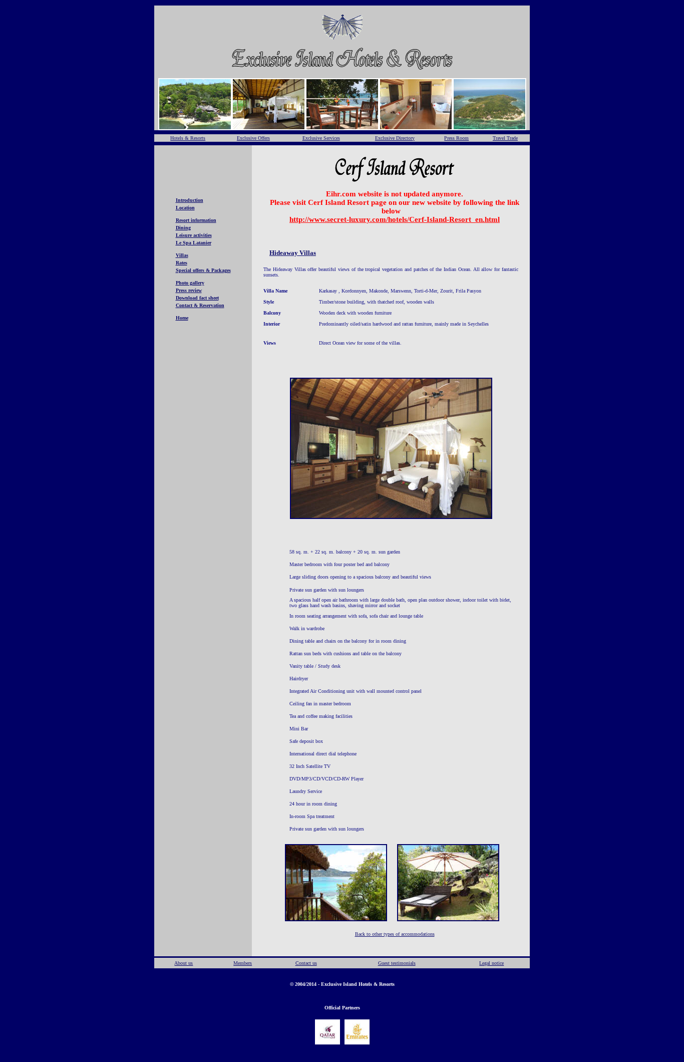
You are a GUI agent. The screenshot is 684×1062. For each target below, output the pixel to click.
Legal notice (491, 963)
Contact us (306, 963)
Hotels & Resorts (187, 138)
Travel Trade (505, 138)
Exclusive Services (321, 138)
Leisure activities (194, 235)
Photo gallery (190, 283)
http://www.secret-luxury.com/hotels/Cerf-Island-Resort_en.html (394, 219)
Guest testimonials (397, 963)
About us (183, 963)
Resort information (196, 220)
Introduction (189, 200)
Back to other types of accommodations (395, 934)
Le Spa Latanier (193, 242)
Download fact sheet (197, 298)
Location (185, 207)
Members (242, 963)
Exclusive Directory (395, 138)
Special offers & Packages (203, 270)
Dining (183, 227)
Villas (182, 255)
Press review (189, 290)
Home (182, 318)
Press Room (456, 138)
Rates (181, 263)
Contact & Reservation (200, 305)
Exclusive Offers (253, 138)
